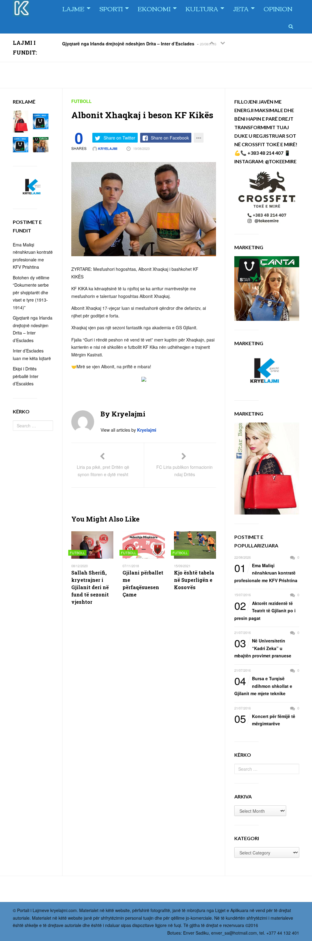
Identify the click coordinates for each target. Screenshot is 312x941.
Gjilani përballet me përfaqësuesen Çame (142, 583)
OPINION (278, 8)
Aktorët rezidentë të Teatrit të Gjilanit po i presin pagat (265, 610)
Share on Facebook (170, 138)
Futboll (81, 101)
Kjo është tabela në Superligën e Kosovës (194, 579)
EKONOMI (154, 8)
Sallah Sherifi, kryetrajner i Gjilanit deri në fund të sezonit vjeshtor (90, 587)
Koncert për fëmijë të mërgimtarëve (264, 720)
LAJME (73, 8)
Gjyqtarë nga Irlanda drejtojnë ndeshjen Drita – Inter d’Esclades (128, 43)
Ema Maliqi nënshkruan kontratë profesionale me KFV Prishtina (265, 572)
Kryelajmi (107, 148)
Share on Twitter (119, 138)
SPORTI (111, 8)
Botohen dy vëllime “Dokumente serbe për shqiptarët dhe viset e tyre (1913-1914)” (31, 292)
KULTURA (202, 8)
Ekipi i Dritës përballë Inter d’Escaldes (25, 376)
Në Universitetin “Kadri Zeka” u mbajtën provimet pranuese (262, 648)
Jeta (241, 8)
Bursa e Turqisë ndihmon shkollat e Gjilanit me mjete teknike (263, 685)
